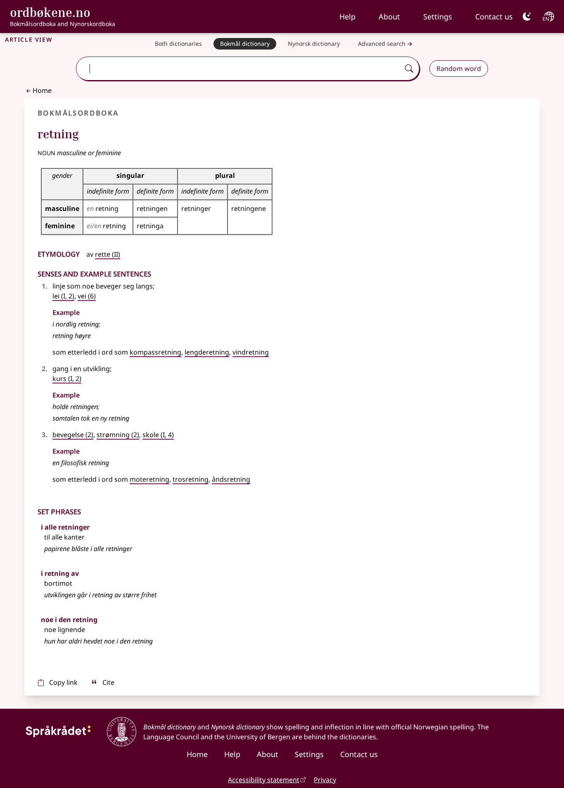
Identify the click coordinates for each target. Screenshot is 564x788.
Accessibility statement (263, 779)
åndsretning (231, 479)
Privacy (325, 779)
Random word (458, 68)
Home (42, 90)
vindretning (250, 352)
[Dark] (527, 16)
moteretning (149, 479)
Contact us (494, 16)
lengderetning (207, 352)
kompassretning (155, 352)
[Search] (409, 68)
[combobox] (239, 68)
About (389, 16)
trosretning (191, 479)
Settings (437, 16)
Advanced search (381, 43)
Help (347, 16)
